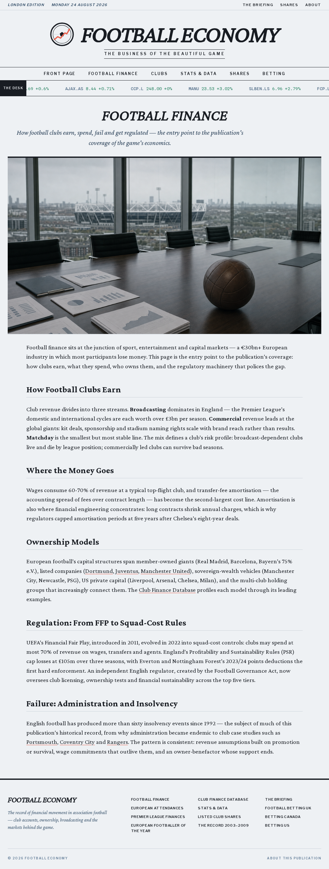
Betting (273, 73)
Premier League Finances (158, 816)
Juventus (126, 570)
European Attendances (157, 808)
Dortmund (99, 570)
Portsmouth (41, 741)
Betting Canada (282, 816)
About (313, 5)
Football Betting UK (288, 808)
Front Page (60, 73)
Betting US (277, 825)
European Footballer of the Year (158, 828)
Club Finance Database (167, 589)
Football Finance (113, 73)
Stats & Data (199, 73)
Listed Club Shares (219, 816)
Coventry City (77, 741)
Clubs (159, 73)
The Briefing (258, 5)
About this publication (294, 858)
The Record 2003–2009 (223, 825)
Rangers (117, 741)
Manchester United (165, 570)
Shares (289, 5)
